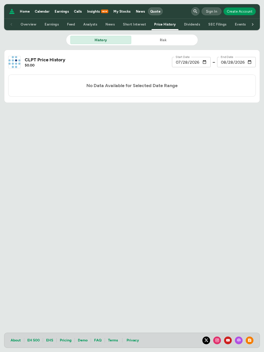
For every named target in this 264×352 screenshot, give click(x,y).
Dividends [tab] (192, 24)
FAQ (98, 340)
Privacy (133, 340)
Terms (113, 340)
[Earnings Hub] (10, 11)
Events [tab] (240, 24)
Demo (83, 340)
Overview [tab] (28, 24)
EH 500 (33, 340)
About (16, 340)
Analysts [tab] (90, 24)
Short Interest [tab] (134, 24)
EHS (49, 340)
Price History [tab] (165, 24)
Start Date (183, 57)
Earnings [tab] (52, 24)
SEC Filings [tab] (217, 24)
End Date (227, 57)
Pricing (65, 340)
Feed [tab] (71, 24)
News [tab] (110, 24)
